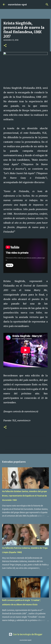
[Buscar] (47, 4)
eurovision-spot (17, 4)
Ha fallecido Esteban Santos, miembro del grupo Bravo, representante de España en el (24, 495)
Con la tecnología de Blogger (27, 634)
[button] (5, 46)
